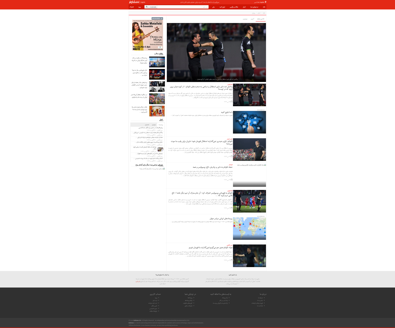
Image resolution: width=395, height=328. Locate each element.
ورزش (253, 13)
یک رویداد (225, 297)
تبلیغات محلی (188, 305)
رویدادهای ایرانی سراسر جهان (221, 218)
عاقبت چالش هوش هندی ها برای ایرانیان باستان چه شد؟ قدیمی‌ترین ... (139, 109)
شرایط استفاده (153, 311)
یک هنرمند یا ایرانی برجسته (220, 303)
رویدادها (190, 297)
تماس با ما (260, 300)
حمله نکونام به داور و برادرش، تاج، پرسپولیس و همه (212, 167)
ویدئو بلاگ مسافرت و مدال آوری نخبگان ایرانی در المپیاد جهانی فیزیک (139, 60)
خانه (264, 7)
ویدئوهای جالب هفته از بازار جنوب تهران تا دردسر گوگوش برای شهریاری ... (139, 85)
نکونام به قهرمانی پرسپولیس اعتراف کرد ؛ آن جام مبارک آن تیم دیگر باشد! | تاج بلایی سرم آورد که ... (202, 194)
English (143, 2)
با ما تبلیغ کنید (226, 112)
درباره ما (260, 297)
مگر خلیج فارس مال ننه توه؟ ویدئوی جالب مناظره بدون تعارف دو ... (139, 72)
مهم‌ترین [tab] (245, 19)
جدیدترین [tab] (147, 125)
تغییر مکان (154, 305)
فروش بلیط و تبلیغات (257, 303)
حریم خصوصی (153, 308)
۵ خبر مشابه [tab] (260, 19)
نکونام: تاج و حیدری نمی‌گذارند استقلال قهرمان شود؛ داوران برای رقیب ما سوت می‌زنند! (201, 142)
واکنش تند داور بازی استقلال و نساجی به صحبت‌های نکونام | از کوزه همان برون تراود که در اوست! (201, 88)
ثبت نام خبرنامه (152, 303)
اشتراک (132, 7)
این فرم (138, 281)
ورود (139, 7)
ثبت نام (155, 300)
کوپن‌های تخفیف (187, 303)
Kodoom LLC (137, 320)
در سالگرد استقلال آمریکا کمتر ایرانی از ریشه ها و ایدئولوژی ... (139, 97)
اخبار (244, 7)
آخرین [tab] (252, 19)
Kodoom (131, 323)
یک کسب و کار (223, 300)
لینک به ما (260, 305)
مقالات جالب (158, 53)
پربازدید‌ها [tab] (161, 125)
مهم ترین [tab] (154, 125)
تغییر (259, 2)
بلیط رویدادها (188, 300)
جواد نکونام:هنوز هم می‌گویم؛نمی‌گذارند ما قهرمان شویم (210, 247)
